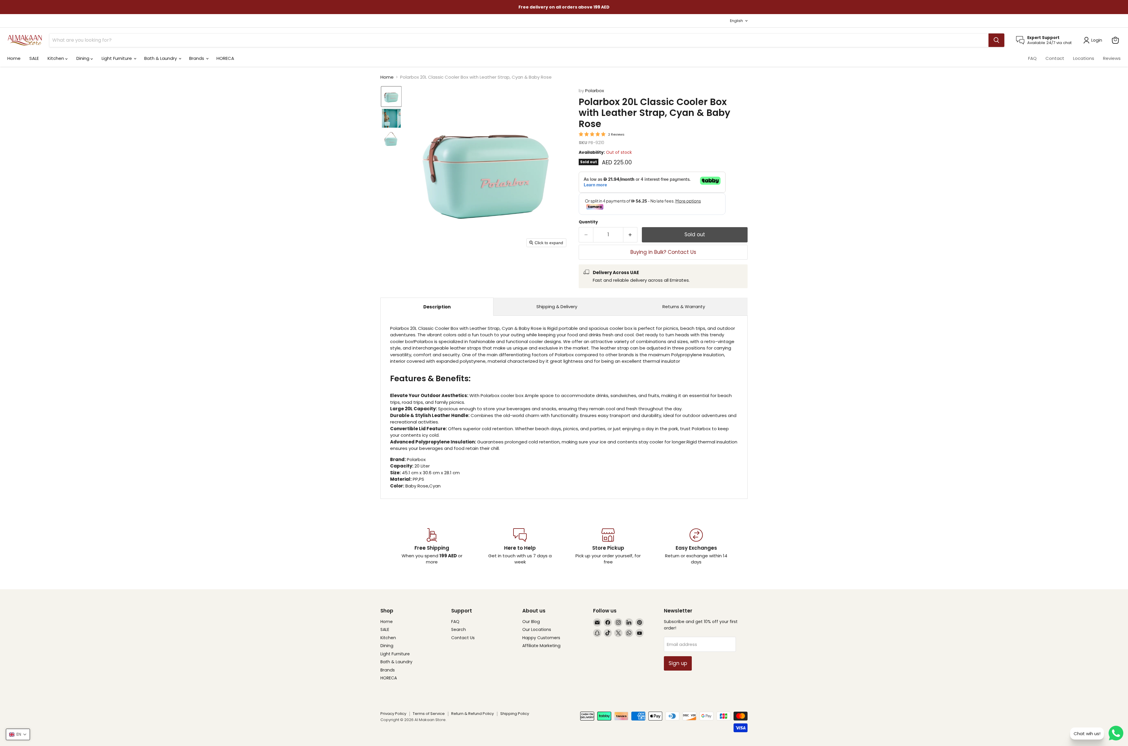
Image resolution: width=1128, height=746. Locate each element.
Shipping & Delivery (556, 306)
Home (14, 58)
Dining (83, 58)
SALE (34, 58)
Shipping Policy (514, 713)
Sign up (678, 663)
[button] (391, 97)
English (736, 20)
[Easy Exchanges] (696, 546)
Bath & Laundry (161, 58)
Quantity (588, 222)
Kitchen (56, 58)
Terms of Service (429, 713)
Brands (197, 58)
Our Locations (536, 629)
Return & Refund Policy (472, 713)
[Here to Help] (520, 546)
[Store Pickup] (608, 546)
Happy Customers (541, 638)
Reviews (1112, 58)
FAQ (1032, 58)
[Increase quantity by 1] (630, 234)
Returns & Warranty (683, 306)
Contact (1054, 58)
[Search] (996, 40)
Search (458, 629)
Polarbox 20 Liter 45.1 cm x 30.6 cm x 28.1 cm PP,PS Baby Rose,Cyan (563, 407)
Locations (1083, 58)
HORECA (225, 58)
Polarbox (594, 90)
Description (437, 307)
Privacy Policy (393, 713)
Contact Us (463, 638)
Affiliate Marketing (541, 646)
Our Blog (531, 622)
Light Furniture (117, 58)
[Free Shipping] (432, 546)
